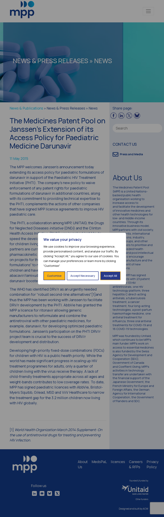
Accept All (110, 276)
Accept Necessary (82, 276)
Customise (54, 276)
